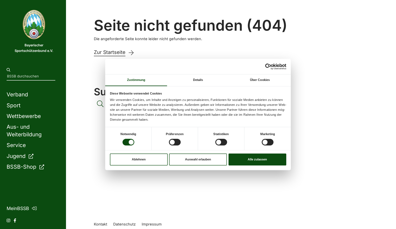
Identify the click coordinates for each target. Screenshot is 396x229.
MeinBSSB (18, 208)
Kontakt (100, 224)
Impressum (152, 224)
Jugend (17, 156)
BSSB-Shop (22, 167)
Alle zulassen (257, 159)
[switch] (175, 142)
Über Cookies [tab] (260, 80)
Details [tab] (198, 80)
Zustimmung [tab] (136, 80)
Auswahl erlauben (198, 159)
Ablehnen (139, 159)
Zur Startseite (109, 52)
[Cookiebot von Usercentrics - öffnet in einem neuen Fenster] (268, 66)
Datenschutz (124, 224)
